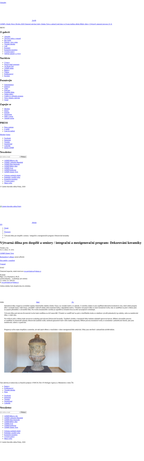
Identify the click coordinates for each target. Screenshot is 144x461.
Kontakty (7, 48)
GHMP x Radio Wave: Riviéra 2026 (12, 24)
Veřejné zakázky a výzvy (12, 54)
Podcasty (7, 90)
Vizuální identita (9, 44)
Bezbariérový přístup (7, 257)
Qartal (6, 100)
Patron (6, 111)
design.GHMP (9, 148)
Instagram (7, 140)
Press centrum (8, 127)
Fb (73, 302)
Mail (38, 302)
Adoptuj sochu (9, 118)
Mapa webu (8, 183)
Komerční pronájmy (11, 50)
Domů (6, 228)
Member (7, 109)
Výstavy (7, 62)
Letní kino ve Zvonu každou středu (68, 24)
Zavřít (34, 20)
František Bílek (9, 92)
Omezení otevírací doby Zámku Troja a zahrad (40, 24)
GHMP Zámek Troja (11, 172)
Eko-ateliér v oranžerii (7, 260)
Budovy (7, 70)
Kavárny (7, 76)
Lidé (5, 46)
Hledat (34, 222)
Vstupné (3, 264)
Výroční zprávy (9, 52)
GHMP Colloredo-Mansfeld (13, 162)
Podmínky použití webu (12, 177)
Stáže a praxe (8, 116)
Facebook (7, 138)
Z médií (6, 129)
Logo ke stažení (9, 131)
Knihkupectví (8, 74)
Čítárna (6, 72)
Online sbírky (8, 94)
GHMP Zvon (8, 168)
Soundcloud (8, 144)
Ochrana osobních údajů (12, 175)
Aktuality (3, 2)
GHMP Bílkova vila (11, 160)
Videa (6, 88)
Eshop (8, 134)
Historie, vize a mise (11, 42)
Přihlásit (23, 157)
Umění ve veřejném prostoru (13, 96)
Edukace (7, 86)
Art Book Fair (9, 66)
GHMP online (9, 68)
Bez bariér (7, 40)
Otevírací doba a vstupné (12, 38)
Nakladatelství (9, 85)
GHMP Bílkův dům (10, 166)
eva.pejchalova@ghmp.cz (32, 271)
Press (6, 392)
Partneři (6, 112)
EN (1, 224)
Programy (7, 232)
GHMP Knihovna (10, 170)
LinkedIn (7, 146)
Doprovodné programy (12, 64)
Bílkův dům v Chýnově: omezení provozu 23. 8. (96, 24)
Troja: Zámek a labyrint (12, 98)
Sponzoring (8, 114)
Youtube (7, 142)
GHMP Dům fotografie (12, 164)
